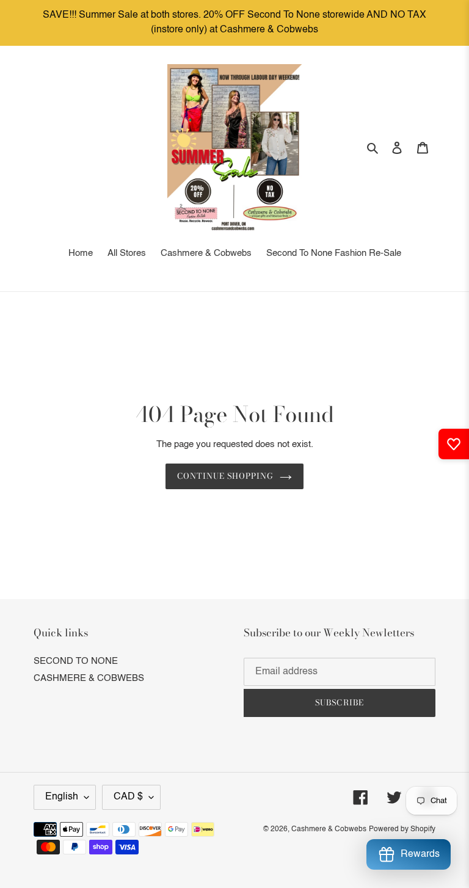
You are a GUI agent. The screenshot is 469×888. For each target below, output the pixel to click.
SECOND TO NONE (76, 661)
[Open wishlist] (453, 444)
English (61, 797)
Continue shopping (225, 476)
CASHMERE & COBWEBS (89, 678)
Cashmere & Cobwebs (328, 829)
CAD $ (128, 797)
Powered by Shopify (402, 829)
